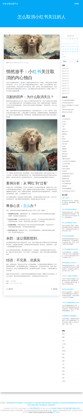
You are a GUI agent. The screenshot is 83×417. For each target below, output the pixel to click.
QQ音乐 (64, 124)
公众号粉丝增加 (66, 163)
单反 (63, 378)
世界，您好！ (66, 198)
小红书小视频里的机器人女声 (70, 302)
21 (72, 49)
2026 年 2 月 (65, 83)
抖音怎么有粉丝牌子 (68, 289)
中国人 (64, 381)
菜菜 (63, 354)
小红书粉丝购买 (27, 403)
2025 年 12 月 (65, 88)
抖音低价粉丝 (51, 405)
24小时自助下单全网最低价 (69, 161)
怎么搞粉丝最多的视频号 (68, 100)
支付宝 (64, 146)
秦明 (63, 357)
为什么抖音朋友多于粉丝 (69, 223)
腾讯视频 (64, 156)
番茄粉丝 (64, 149)
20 (70, 49)
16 (77, 46)
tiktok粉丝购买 (63, 403)
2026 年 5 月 (65, 76)
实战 (63, 367)
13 (70, 46)
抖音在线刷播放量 (66, 188)
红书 (37, 71)
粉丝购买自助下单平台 (68, 173)
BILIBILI (64, 121)
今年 (63, 364)
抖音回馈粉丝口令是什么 (69, 262)
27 (70, 51)
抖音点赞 (64, 144)
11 (65, 46)
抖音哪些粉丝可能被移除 (69, 316)
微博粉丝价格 (65, 178)
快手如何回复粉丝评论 (68, 103)
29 (75, 51)
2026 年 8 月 (65, 68)
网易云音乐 (65, 154)
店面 (63, 374)
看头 (63, 347)
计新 (63, 340)
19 (67, 49)
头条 (63, 126)
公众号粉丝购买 (36, 403)
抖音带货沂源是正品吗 (68, 109)
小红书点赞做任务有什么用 (70, 249)
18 (65, 49)
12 (67, 46)
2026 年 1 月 (65, 86)
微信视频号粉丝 (72, 403)
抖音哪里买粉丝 (66, 176)
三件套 (64, 344)
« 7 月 (63, 57)
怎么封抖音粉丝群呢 (68, 236)
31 (63, 54)
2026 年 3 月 (65, 81)
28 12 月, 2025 (25, 62)
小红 (28, 101)
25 (65, 51)
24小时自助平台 (66, 119)
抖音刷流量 (65, 166)
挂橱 (63, 361)
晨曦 (63, 337)
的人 (25, 89)
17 (63, 49)
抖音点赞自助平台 (10, 3)
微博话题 (64, 186)
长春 (63, 371)
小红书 (64, 129)
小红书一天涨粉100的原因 (69, 276)
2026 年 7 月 (65, 71)
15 (75, 46)
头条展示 (64, 171)
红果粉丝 (64, 151)
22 (75, 49)
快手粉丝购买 (19, 403)
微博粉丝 (64, 134)
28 (72, 51)
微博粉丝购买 (11, 403)
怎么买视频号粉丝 (66, 183)
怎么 (26, 205)
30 (77, 51)
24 (63, 51)
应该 (63, 334)
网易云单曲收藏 (66, 181)
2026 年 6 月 (65, 73)
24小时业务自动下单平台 (68, 191)
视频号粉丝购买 (46, 403)
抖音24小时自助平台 (14, 62)
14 (72, 46)
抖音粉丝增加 (34, 405)
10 (63, 46)
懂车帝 (64, 139)
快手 (63, 136)
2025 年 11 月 (65, 91)
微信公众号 (65, 131)
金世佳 (64, 351)
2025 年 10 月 (65, 93)
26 (67, 51)
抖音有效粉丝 (65, 141)
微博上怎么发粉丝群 (67, 112)
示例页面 (76, 3)
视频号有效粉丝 (66, 158)
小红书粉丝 (13, 281)
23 (77, 49)
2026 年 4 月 (65, 78)
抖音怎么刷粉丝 (66, 168)
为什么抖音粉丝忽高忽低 (69, 209)
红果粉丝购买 (55, 403)
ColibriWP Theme (54, 412)
